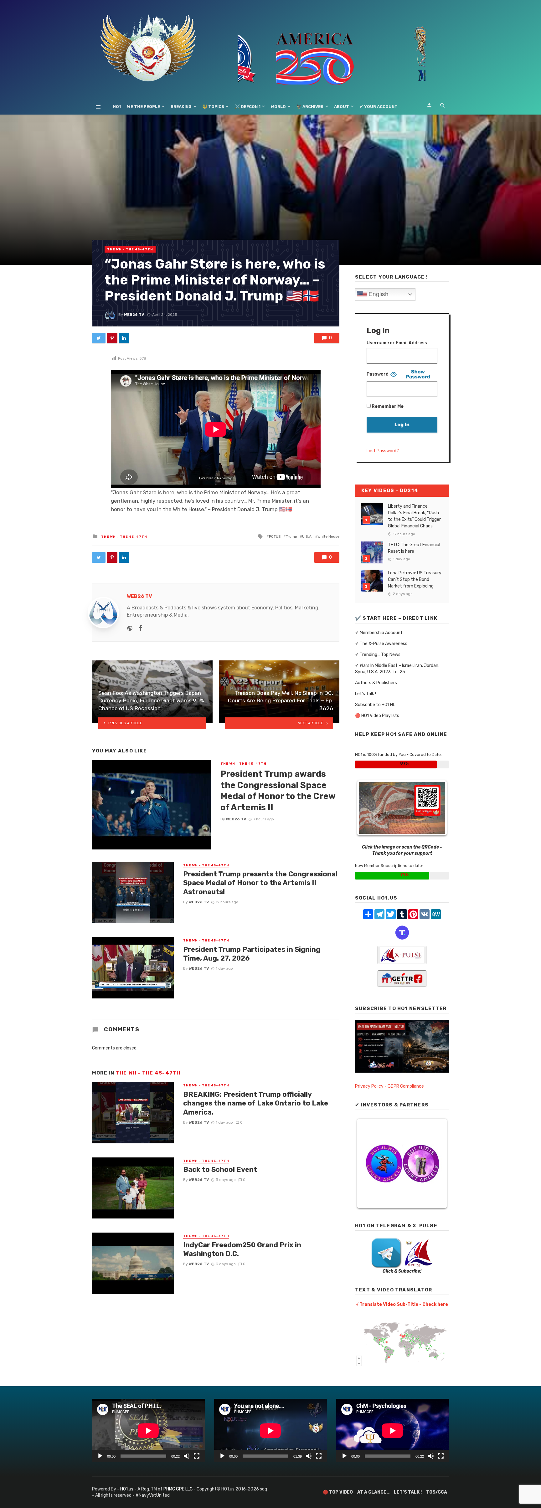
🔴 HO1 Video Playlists (377, 715)
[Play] (100, 1456)
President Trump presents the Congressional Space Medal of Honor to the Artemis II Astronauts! (260, 883)
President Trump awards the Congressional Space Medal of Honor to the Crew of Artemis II (277, 791)
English (378, 294)
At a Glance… (373, 1492)
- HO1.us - (127, 1489)
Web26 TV (134, 314)
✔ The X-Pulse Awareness (381, 643)
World (278, 106)
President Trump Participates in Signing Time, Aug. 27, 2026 (251, 954)
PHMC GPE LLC (178, 1489)
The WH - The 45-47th (130, 249)
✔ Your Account (379, 106)
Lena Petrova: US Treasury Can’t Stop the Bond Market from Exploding (414, 579)
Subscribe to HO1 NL (375, 704)
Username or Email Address (397, 343)
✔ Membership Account (379, 632)
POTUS (275, 536)
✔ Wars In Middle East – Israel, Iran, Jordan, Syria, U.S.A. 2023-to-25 (397, 668)
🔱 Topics (213, 106)
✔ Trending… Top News (377, 654)
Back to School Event (220, 1169)
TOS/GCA (436, 1492)
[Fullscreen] (196, 1456)
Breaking (181, 106)
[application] (148, 1430)
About (341, 106)
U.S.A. (307, 536)
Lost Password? (383, 451)
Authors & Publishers (376, 682)
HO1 (117, 106)
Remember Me (387, 406)
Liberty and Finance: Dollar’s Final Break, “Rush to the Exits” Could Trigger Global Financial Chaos (414, 516)
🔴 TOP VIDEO (338, 1492)
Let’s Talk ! (365, 693)
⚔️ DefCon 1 (247, 106)
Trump (291, 536)
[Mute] (186, 1456)
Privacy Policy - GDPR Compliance (389, 1086)
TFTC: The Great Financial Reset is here (414, 548)
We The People (143, 106)
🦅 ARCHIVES (309, 106)
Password (378, 374)
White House (328, 536)
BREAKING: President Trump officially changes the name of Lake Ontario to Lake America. (255, 1103)
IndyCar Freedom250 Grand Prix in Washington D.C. (242, 1249)
